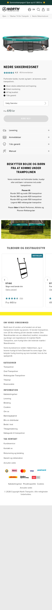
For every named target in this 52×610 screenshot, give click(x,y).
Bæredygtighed (10, 416)
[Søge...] (38, 9)
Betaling (7, 403)
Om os (6, 411)
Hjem (4, 16)
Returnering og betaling (14, 453)
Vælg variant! (11, 289)
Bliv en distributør (11, 420)
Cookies (7, 407)
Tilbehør (7, 380)
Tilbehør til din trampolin (19, 16)
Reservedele (9, 384)
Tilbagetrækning (11, 429)
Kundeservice (9, 443)
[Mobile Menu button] (48, 9)
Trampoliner (9, 367)
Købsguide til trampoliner (14, 433)
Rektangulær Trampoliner (14, 375)
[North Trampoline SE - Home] (18, 9)
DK (34, 9)
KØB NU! (26, 118)
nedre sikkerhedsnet (40, 16)
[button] (26, 130)
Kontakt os (8, 448)
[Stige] (22, 268)
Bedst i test (8, 424)
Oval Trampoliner (11, 371)
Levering (7, 398)
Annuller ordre (10, 463)
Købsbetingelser (10, 394)
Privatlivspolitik (29, 484)
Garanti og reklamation (13, 458)
